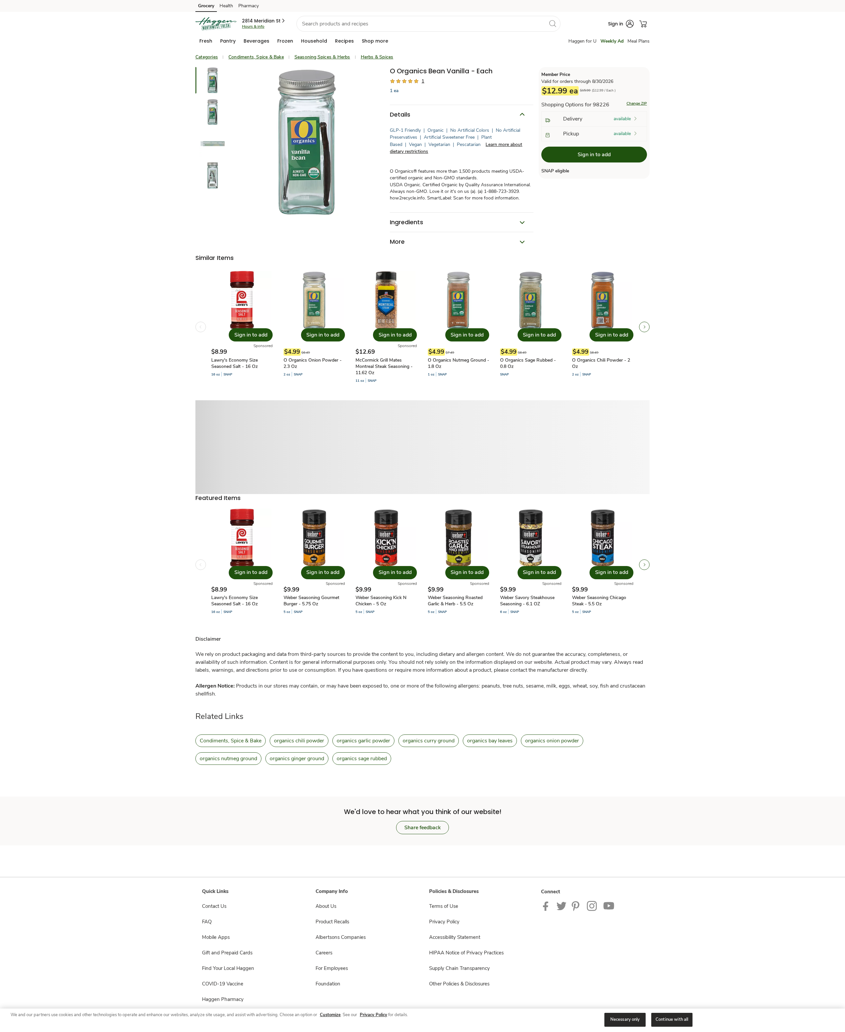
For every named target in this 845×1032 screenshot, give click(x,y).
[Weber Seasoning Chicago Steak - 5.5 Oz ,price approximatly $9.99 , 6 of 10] (603, 564)
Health (226, 6)
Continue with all (672, 1019)
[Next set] (644, 327)
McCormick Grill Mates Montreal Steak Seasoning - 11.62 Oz (384, 366)
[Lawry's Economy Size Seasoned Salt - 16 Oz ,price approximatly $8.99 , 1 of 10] (242, 564)
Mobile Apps (216, 937)
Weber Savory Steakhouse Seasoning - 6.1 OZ (527, 600)
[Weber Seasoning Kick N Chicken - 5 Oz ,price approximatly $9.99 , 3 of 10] (386, 564)
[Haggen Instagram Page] (592, 905)
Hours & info (253, 26)
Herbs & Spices (377, 57)
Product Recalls (332, 921)
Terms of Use (443, 906)
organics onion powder (552, 740)
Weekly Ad (612, 41)
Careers (324, 952)
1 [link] (423, 81)
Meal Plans (638, 41)
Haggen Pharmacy (223, 999)
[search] (552, 23)
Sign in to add (594, 155)
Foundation (328, 983)
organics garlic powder (363, 740)
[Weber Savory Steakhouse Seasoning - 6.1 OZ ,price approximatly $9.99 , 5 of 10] (531, 564)
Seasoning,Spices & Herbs (322, 57)
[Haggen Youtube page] (609, 905)
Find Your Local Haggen (228, 968)
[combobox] (428, 24)
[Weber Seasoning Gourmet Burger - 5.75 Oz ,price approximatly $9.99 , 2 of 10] (314, 564)
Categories (206, 57)
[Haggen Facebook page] (547, 905)
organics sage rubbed (362, 758)
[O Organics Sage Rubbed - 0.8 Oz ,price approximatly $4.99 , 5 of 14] (531, 327)
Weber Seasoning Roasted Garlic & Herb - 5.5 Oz (455, 600)
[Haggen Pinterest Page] (576, 905)
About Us (326, 906)
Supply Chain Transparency (459, 968)
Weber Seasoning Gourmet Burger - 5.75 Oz (311, 600)
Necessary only (625, 1019)
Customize (330, 1015)
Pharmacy (248, 6)
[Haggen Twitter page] (561, 905)
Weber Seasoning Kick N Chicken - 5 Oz (380, 600)
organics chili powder (299, 740)
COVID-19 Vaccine (222, 983)
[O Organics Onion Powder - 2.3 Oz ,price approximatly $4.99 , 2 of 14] (314, 327)
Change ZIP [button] (636, 103)
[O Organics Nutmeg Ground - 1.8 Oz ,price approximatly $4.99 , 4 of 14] (458, 327)
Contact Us (214, 906)
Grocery (206, 6)
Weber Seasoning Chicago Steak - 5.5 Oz (599, 600)
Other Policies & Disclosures (459, 983)
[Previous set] (200, 327)
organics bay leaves (490, 740)
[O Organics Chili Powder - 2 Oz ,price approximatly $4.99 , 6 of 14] (603, 327)
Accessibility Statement (454, 937)
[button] (264, 21)
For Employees (332, 968)
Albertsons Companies (341, 937)
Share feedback (422, 827)
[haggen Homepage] (216, 23)
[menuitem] (205, 41)
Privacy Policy (444, 921)
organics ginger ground (297, 758)
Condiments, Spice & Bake (256, 57)
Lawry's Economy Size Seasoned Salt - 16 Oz (234, 363)
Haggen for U (582, 41)
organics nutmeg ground (228, 758)
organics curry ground (429, 740)
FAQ (207, 921)
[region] (422, 1020)
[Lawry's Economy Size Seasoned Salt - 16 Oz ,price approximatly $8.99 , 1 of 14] (242, 327)
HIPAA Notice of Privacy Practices (466, 952)
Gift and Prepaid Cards (227, 952)
